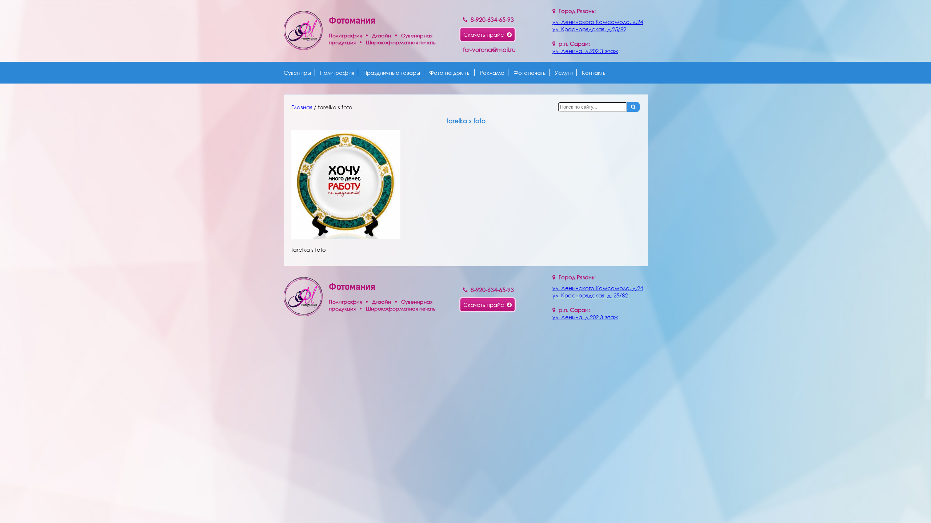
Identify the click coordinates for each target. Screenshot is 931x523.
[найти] (633, 107)
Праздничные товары (391, 72)
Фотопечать (530, 72)
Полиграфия (337, 72)
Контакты (594, 72)
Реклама (492, 72)
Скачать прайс (485, 34)
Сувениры (297, 72)
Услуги (564, 72)
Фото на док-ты (450, 72)
